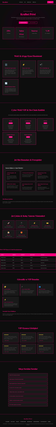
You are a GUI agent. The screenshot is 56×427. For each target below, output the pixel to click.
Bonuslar (29, 2)
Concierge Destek (23, 421)
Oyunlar (21, 2)
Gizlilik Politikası (36, 421)
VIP (25, 2)
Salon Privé (7, 421)
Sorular (34, 2)
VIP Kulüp (17, 421)
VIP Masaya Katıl (23, 22)
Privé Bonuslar (29, 421)
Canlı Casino (13, 421)
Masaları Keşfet (33, 22)
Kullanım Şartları (44, 421)
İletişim (49, 421)
